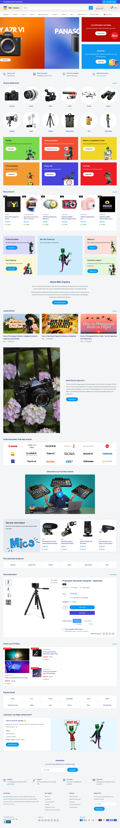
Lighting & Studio (43, 14)
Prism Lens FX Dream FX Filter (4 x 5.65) (16, 677)
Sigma (31, 705)
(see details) (10, 784)
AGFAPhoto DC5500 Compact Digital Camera (105, 217)
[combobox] (55, 8)
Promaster (65, 587)
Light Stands (88, 565)
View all (114, 83)
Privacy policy (73, 807)
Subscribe (73, 770)
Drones (63, 14)
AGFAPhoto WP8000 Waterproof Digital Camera (69, 217)
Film (71, 14)
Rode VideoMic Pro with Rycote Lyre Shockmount (105, 542)
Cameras (5, 14)
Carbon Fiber (88, 621)
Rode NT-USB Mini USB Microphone (86, 542)
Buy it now (82, 613)
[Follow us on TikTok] (55, 820)
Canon (13, 698)
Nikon (107, 698)
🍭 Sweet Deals (94, 14)
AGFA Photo (45, 214)
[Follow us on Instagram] (45, 820)
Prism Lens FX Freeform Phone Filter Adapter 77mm (50, 652)
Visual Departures (29, 214)
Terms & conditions (74, 804)
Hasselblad (69, 698)
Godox (69, 565)
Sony (50, 705)
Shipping (71, 802)
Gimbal (50, 565)
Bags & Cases (81, 14)
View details (113, 574)
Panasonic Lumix (13, 705)
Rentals (47, 804)
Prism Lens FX (8, 675)
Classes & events (50, 807)
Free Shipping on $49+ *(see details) (12, 1)
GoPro (50, 698)
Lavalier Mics (31, 565)
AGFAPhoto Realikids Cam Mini (87, 217)
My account (99, 8)
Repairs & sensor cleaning (52, 810)
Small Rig (12, 565)
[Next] (116, 212)
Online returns (73, 796)
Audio (31, 14)
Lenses (15, 14)
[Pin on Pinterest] (107, 633)
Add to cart (82, 607)
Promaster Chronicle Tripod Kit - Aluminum (82, 580)
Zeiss (88, 705)
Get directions (12, 744)
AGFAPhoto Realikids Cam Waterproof (50, 217)
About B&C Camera (60, 302)
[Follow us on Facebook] (39, 820)
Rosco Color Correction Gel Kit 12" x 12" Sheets (31, 217)
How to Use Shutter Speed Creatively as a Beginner (59, 336)
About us (47, 796)
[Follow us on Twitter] (42, 820)
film (87, 384)
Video (23, 14)
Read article (72, 399)
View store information (82, 631)
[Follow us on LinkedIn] (58, 820)
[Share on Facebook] (104, 633)
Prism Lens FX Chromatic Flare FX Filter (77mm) (50, 672)
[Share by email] (113, 633)
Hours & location (49, 802)
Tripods (54, 14)
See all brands (107, 705)
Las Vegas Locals (110, 1)
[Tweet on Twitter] (110, 633)
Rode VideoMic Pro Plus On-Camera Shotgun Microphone (49, 542)
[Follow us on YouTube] (52, 820)
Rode (43, 539)
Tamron (69, 705)
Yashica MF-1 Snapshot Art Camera (12, 217)
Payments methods (74, 799)
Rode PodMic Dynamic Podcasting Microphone (67, 542)
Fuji (32, 698)
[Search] (91, 8)
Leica (88, 698)
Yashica (7, 214)
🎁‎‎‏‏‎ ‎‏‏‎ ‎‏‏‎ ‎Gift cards (107, 14)
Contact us (48, 799)
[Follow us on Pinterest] (48, 820)
